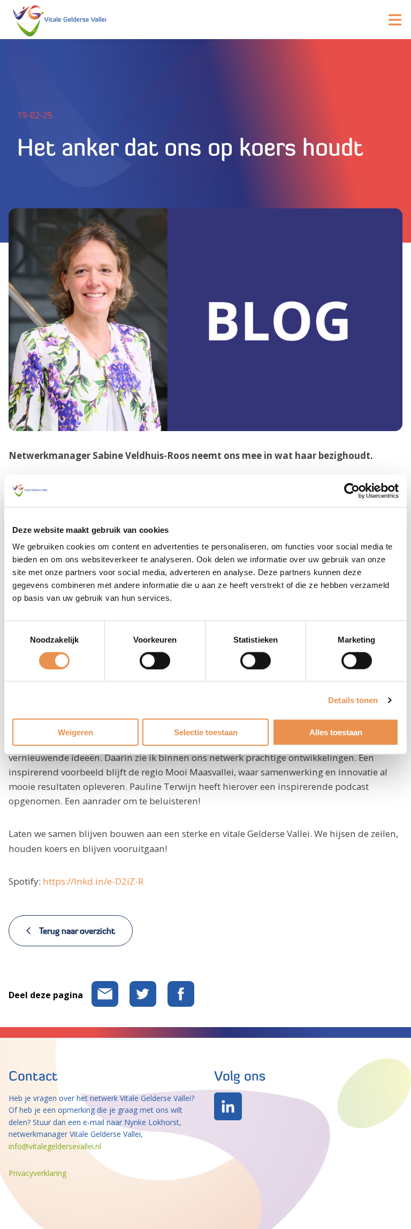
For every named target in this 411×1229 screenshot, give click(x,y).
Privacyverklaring (37, 1173)
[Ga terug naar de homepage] (59, 19)
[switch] (155, 660)
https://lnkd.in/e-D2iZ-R (93, 881)
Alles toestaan (335, 732)
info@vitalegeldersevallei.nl (55, 1146)
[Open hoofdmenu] (394, 19)
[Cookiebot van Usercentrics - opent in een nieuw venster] (352, 490)
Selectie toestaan (206, 732)
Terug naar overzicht (77, 930)
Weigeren (75, 732)
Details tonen (353, 699)
